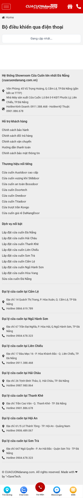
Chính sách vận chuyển (16, 141)
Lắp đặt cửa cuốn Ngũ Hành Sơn (23, 267)
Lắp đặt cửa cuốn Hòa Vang (20, 273)
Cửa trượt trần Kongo (15, 207)
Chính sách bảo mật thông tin (21, 153)
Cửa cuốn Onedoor (14, 195)
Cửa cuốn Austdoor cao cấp (20, 172)
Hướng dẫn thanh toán (16, 147)
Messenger (56, 495)
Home (10, 17)
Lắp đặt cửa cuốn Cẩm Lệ (18, 261)
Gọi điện (40, 486)
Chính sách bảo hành (15, 130)
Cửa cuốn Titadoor (14, 201)
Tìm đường (7, 495)
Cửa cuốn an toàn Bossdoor (20, 184)
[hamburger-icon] (6, 6)
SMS (73, 495)
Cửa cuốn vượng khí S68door (20, 178)
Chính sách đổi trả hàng (17, 136)
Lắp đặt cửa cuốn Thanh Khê (20, 244)
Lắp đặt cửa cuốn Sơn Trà (18, 255)
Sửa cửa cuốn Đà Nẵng (16, 279)
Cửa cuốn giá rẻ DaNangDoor (21, 213)
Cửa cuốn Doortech (14, 190)
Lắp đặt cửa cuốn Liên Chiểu (20, 250)
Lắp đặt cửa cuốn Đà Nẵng (19, 232)
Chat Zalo (23, 495)
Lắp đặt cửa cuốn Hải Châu (19, 238)
